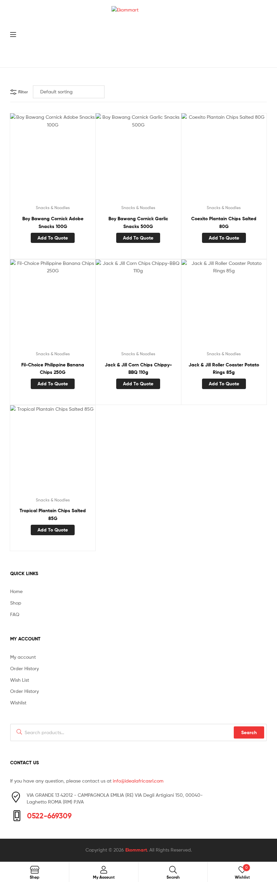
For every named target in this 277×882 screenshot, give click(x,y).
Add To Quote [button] (52, 238)
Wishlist (18, 702)
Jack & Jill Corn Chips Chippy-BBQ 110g (138, 369)
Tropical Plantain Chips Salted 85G (53, 514)
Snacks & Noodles (53, 207)
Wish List (19, 680)
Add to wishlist (36, 160)
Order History (24, 668)
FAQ (14, 614)
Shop (15, 603)
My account (23, 657)
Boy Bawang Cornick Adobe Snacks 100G (52, 222)
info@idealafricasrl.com (138, 781)
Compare (52, 160)
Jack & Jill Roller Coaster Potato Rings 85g (223, 369)
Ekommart (136, 850)
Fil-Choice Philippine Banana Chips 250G (52, 369)
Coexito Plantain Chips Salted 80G (223, 222)
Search (249, 732)
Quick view (69, 160)
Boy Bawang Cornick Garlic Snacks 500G (138, 222)
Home (16, 591)
